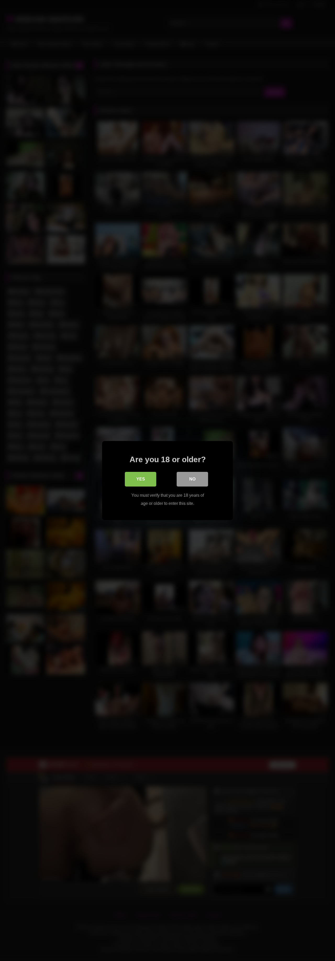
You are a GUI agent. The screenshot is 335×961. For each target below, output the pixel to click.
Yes (140, 479)
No (192, 479)
